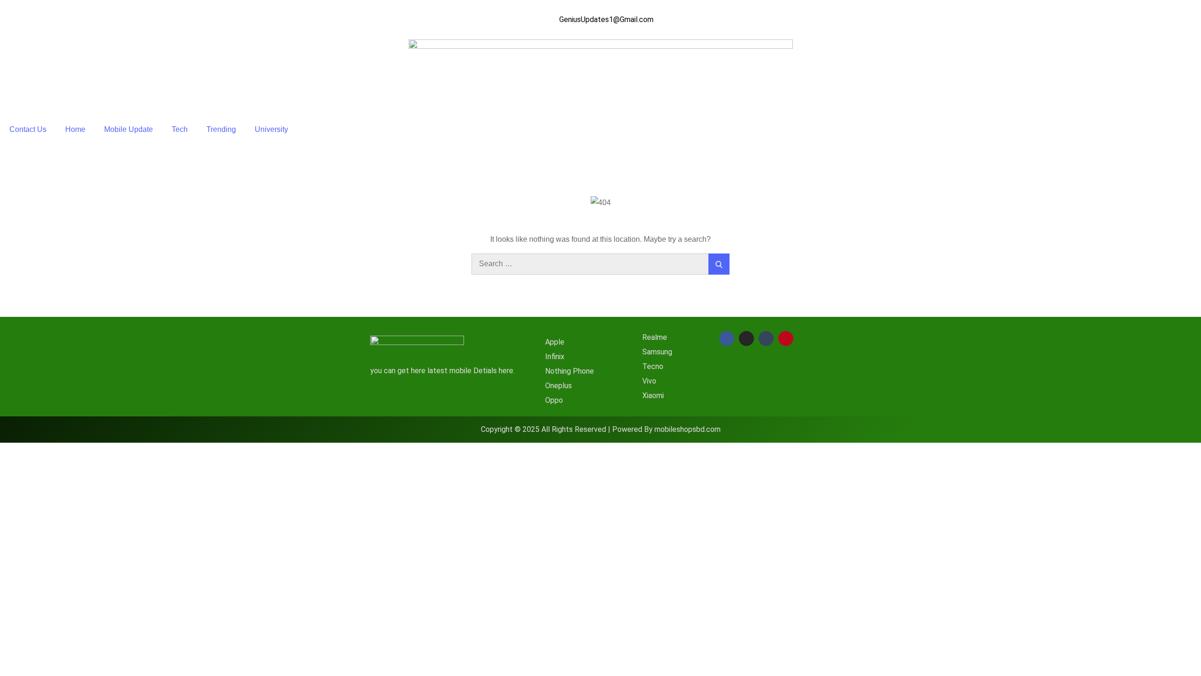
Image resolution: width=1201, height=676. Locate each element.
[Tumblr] (766, 338)
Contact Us (27, 129)
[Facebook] (726, 338)
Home (75, 129)
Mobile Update (128, 129)
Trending (221, 129)
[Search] (719, 264)
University (271, 129)
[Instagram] (746, 338)
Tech (180, 129)
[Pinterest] (785, 338)
